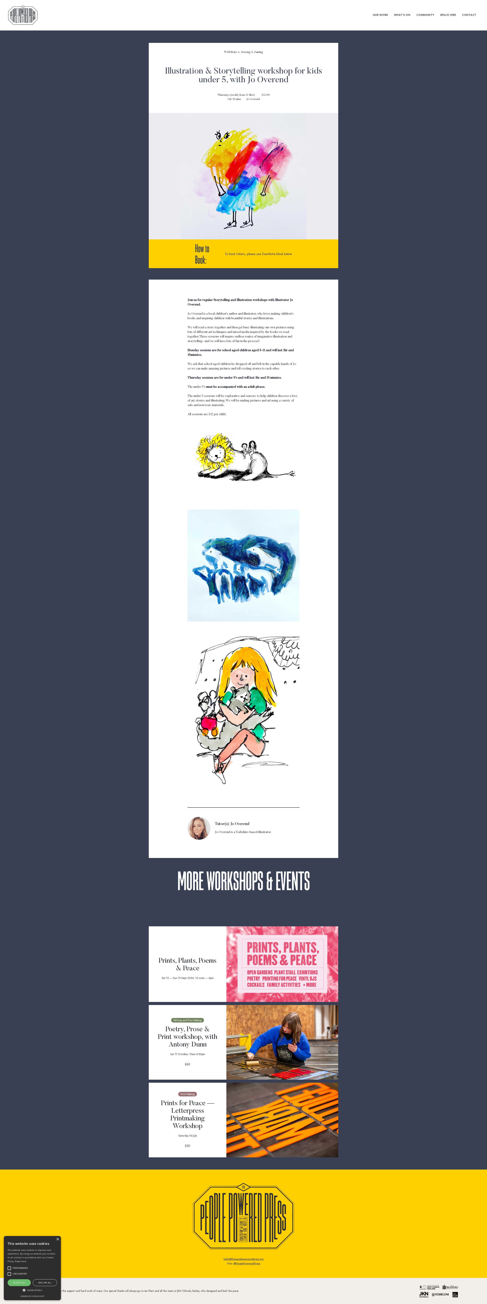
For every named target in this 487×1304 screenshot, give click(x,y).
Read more (20, 1261)
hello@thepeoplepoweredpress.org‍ (243, 1259)
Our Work (380, 15)
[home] (23, 15)
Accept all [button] (19, 1282)
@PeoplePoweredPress (247, 1263)
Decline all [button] (45, 1282)
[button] (32, 1290)
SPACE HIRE (448, 15)
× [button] (57, 1239)
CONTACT (469, 15)
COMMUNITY (425, 15)
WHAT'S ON (402, 15)
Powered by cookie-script (32, 1296)
